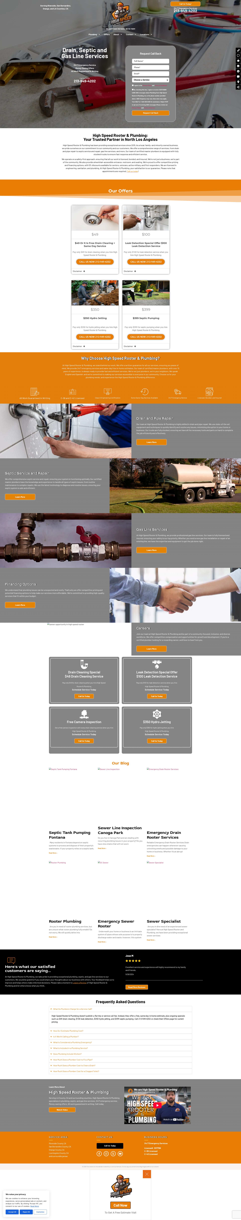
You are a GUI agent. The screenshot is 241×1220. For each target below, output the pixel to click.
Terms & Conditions (161, 85)
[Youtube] (120, 1153)
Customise (40, 1212)
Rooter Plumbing (65, 921)
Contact (129, 34)
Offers (107, 34)
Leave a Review (79, 982)
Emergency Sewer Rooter (116, 924)
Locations (144, 34)
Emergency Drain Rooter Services (164, 835)
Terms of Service (149, 108)
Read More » (53, 853)
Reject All (26, 1212)
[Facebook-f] (99, 1153)
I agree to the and (150, 85)
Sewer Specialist (164, 921)
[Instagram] (106, 1153)
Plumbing (93, 34)
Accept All (12, 1212)
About (116, 34)
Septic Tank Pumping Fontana (69, 835)
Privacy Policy (147, 85)
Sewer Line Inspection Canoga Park (120, 830)
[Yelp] (113, 1153)
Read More (34, 1206)
